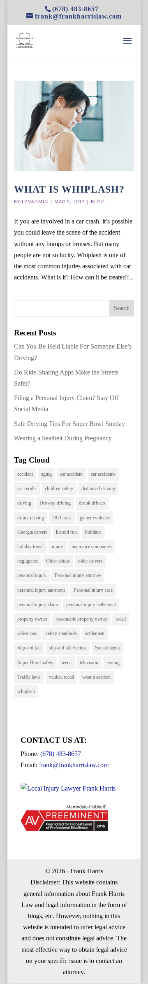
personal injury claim (37, 604)
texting (113, 662)
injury (57, 546)
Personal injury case (93, 590)
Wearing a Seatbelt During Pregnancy (63, 438)
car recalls (27, 488)
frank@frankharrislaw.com (74, 764)
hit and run (66, 532)
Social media (107, 648)
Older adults (58, 561)
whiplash (26, 691)
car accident (71, 474)
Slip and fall (29, 648)
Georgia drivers (32, 532)
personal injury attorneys (41, 590)
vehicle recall (61, 677)
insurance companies (92, 546)
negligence (27, 561)
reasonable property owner (81, 619)
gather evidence (95, 518)
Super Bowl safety (35, 662)
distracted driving (98, 488)
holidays (93, 532)
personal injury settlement (91, 604)
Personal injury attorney (78, 575)
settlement (94, 633)
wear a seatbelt (96, 677)
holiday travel (30, 546)
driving (24, 503)
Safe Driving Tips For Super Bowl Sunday (69, 423)
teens (67, 662)
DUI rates (62, 518)
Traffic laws (29, 677)
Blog (98, 201)
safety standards (61, 633)
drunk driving (30, 518)
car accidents (103, 474)
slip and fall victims (68, 648)
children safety (59, 488)
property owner (32, 619)
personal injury (31, 575)
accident (25, 474)
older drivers (90, 561)
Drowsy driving (55, 503)
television (89, 662)
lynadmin (35, 201)
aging (46, 474)
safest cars (27, 633)
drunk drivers (92, 503)
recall (121, 619)
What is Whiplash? (69, 189)
